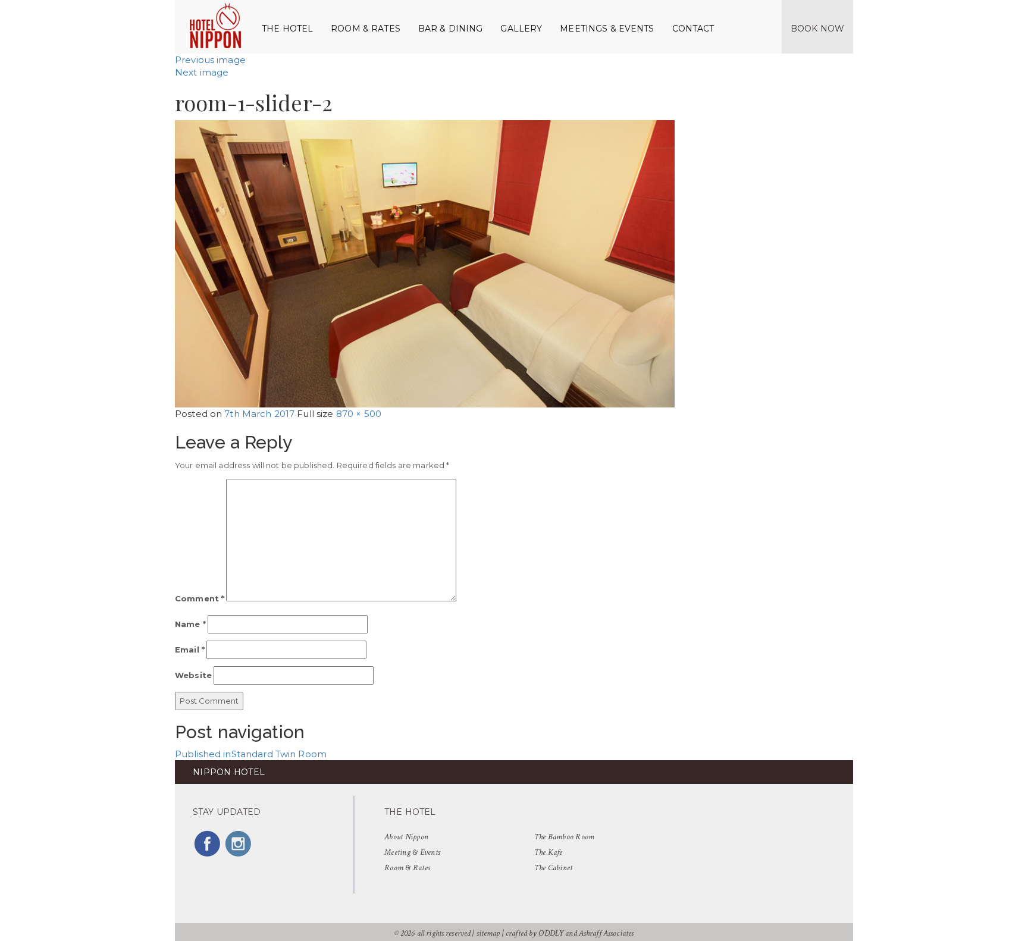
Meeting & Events (412, 852)
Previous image (210, 59)
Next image (201, 72)
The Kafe (548, 852)
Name (190, 624)
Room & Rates (365, 28)
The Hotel (287, 28)
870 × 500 (358, 413)
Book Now (817, 28)
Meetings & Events (607, 28)
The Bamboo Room (564, 837)
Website (193, 675)
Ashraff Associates (606, 933)
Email (190, 649)
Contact (693, 28)
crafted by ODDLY (534, 933)
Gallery (521, 28)
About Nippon (406, 837)
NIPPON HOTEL (229, 772)
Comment (199, 598)
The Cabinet (553, 867)
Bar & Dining (450, 28)
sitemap (488, 933)
